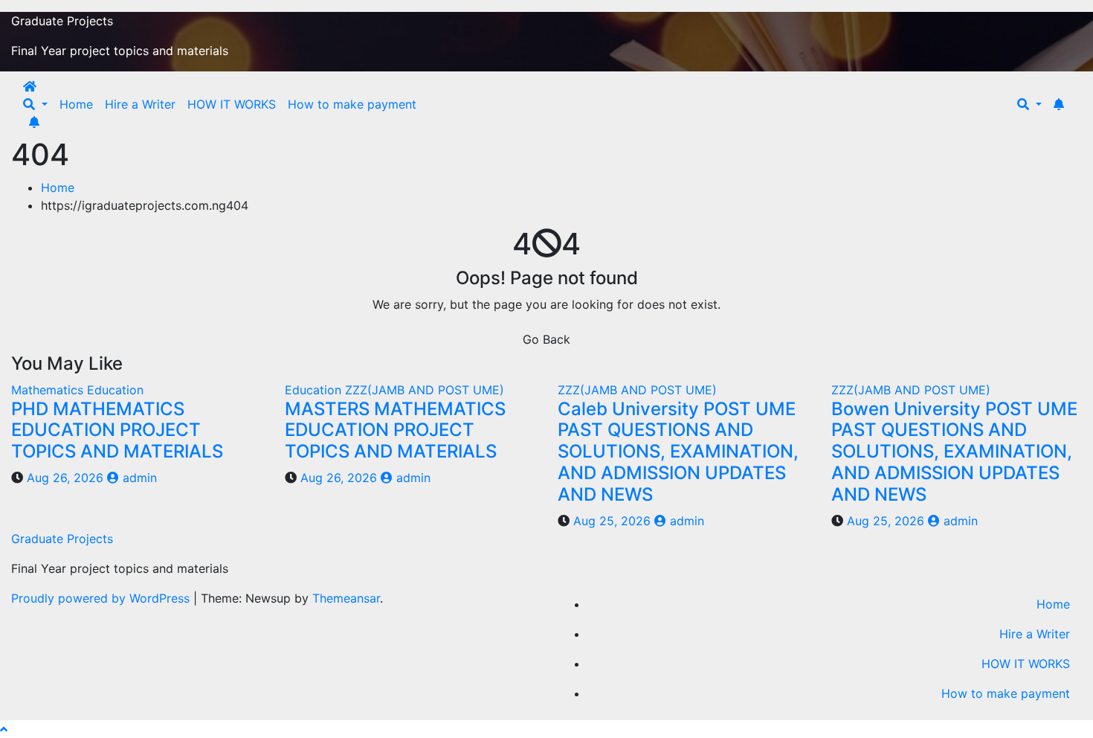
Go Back (546, 339)
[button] (35, 104)
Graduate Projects (62, 20)
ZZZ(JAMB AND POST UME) (424, 389)
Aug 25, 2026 (612, 520)
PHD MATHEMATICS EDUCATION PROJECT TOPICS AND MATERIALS (117, 430)
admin (138, 477)
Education (315, 389)
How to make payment (352, 104)
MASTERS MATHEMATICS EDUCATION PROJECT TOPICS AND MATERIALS (395, 430)
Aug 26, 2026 (65, 477)
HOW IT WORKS (231, 104)
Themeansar (346, 598)
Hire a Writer (140, 104)
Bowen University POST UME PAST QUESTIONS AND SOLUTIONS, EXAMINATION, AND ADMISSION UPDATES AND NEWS (954, 451)
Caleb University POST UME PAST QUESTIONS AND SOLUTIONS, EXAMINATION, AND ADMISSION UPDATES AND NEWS (678, 451)
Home (76, 104)
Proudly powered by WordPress (102, 598)
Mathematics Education (77, 389)
